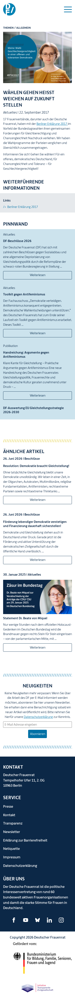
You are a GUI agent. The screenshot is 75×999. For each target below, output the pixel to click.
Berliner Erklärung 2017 (52, 124)
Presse (8, 806)
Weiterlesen (37, 275)
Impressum (11, 857)
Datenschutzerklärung (38, 717)
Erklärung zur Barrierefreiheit (25, 840)
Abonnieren (37, 734)
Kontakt (9, 815)
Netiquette (11, 848)
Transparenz (12, 823)
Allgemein (23, 27)
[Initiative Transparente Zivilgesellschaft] (37, 987)
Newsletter (11, 831)
